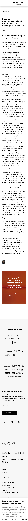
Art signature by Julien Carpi (13, 492)
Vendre (5, 472)
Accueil (5, 470)
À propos (5, 480)
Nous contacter (14, 294)
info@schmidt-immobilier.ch (13, 453)
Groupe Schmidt (8, 485)
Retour (6, 12)
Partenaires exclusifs (10, 487)
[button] (3, 3)
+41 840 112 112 (7, 456)
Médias (4, 490)
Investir (5, 475)
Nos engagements (9, 482)
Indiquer (5, 477)
